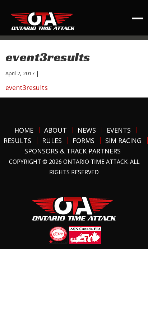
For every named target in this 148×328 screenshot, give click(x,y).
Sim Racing (123, 140)
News (87, 130)
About (55, 130)
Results (17, 140)
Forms (83, 140)
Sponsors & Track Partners (72, 151)
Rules (52, 140)
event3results (26, 87)
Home (23, 130)
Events (119, 130)
